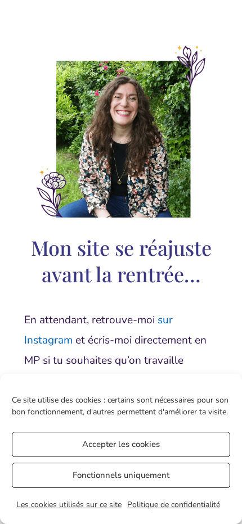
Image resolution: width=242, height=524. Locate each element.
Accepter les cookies (121, 444)
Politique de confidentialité (173, 504)
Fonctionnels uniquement (121, 475)
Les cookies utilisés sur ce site (69, 504)
